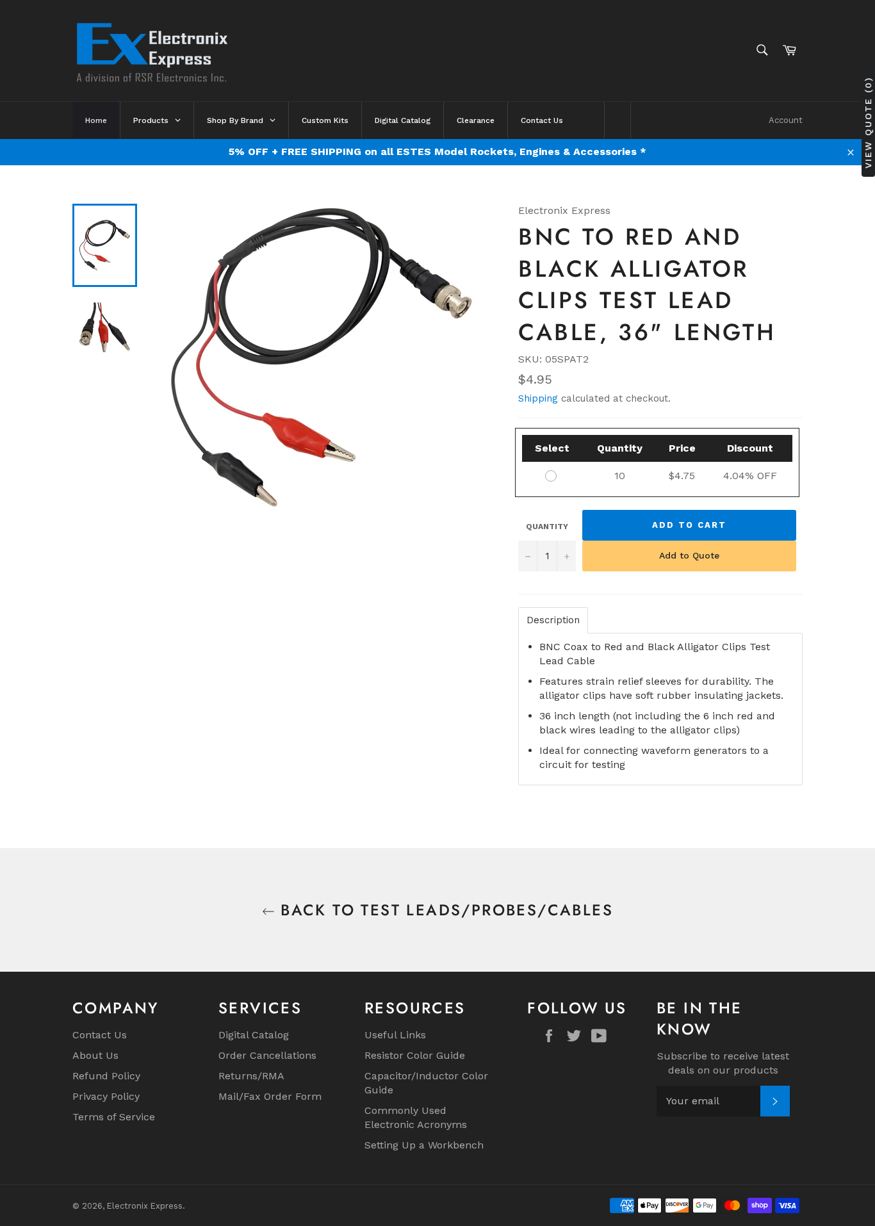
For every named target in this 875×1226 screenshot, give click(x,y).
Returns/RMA (251, 1076)
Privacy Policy (106, 1096)
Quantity (547, 526)
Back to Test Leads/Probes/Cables (444, 909)
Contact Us (99, 1035)
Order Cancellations (267, 1055)
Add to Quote (689, 555)
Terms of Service (113, 1117)
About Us (95, 1055)
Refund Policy (106, 1076)
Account (786, 120)
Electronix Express (145, 1206)
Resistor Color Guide (414, 1055)
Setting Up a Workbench (424, 1145)
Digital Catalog (253, 1035)
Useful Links (395, 1035)
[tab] (553, 620)
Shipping (538, 398)
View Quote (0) (868, 122)
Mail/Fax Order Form (270, 1096)
